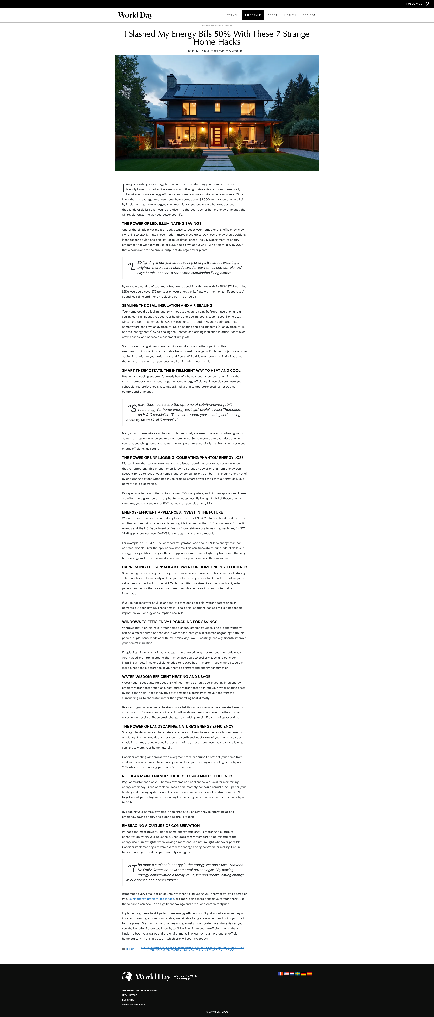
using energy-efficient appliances (151, 899)
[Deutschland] (303, 975)
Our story (128, 1000)
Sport (273, 15)
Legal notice (129, 995)
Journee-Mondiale (211, 25)
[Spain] (309, 975)
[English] (286, 975)
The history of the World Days (140, 990)
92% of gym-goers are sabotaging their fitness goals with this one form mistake (192, 947)
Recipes (309, 15)
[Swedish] (297, 975)
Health (290, 15)
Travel (232, 15)
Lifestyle (253, 15)
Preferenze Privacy (133, 1005)
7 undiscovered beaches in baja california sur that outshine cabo (192, 950)
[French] (280, 975)
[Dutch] (292, 975)
